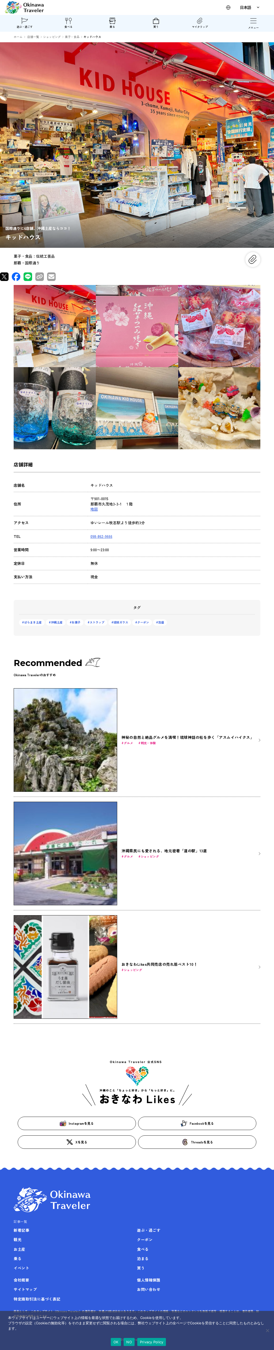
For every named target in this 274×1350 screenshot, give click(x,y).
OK (116, 1342)
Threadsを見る (202, 1142)
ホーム (18, 37)
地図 (94, 509)
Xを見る (81, 1142)
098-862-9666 (101, 536)
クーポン (143, 622)
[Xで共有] (4, 276)
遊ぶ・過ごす (25, 27)
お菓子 (76, 622)
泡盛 (161, 622)
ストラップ (97, 622)
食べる (68, 27)
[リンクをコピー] (39, 276)
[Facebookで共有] (16, 276)
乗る (112, 27)
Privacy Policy (151, 1342)
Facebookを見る (202, 1123)
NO (129, 1342)
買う (156, 27)
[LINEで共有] (28, 276)
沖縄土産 (57, 622)
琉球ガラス (120, 622)
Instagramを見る (81, 1123)
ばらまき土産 (33, 622)
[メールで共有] (51, 276)
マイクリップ (200, 27)
